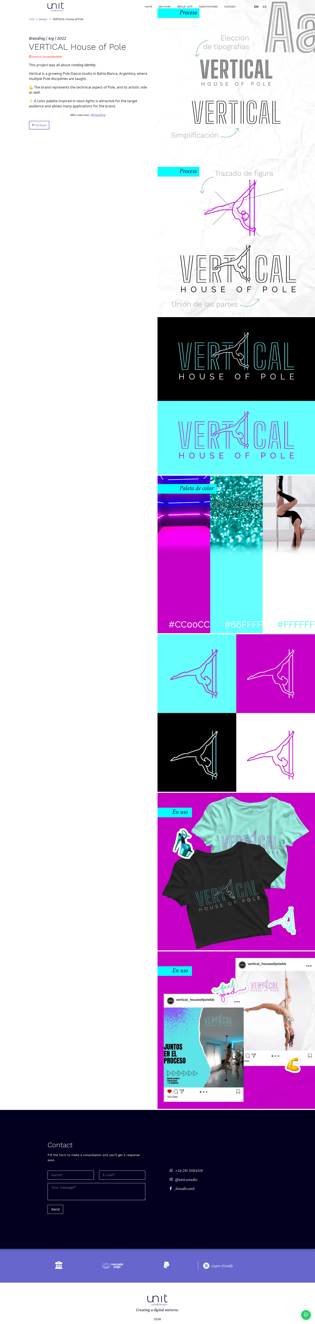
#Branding (98, 115)
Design (43, 19)
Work (148, 6)
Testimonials (208, 6)
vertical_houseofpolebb (46, 56)
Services (165, 6)
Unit (31, 19)
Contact (230, 6)
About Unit (185, 6)
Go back (40, 125)
